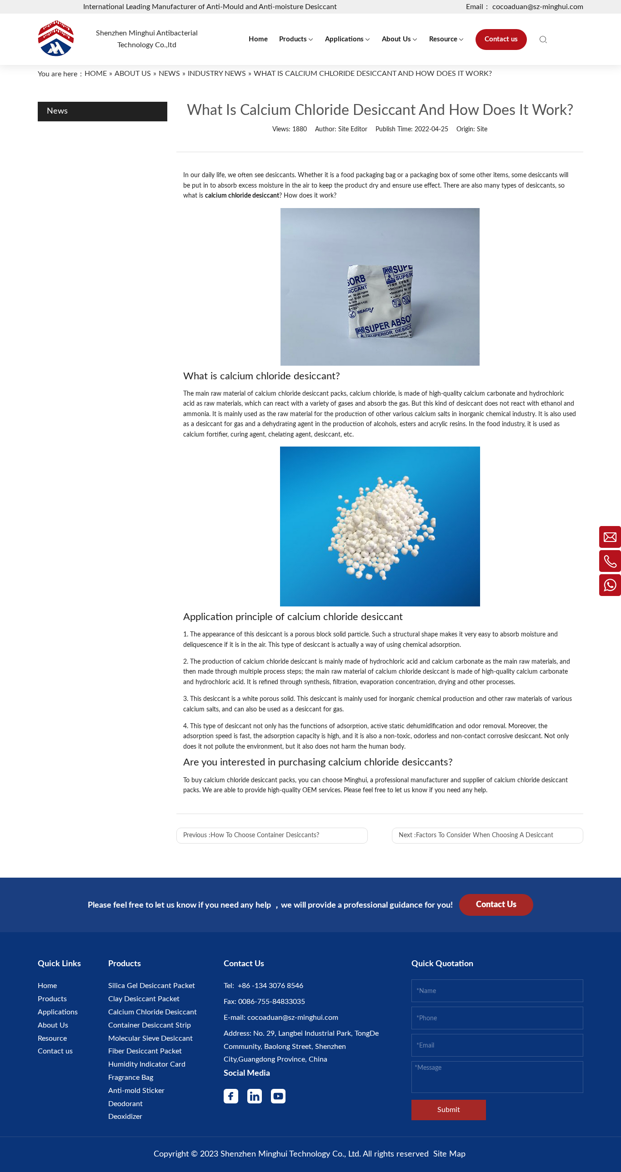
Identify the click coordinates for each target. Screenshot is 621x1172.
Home (47, 985)
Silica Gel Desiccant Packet (151, 985)
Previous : (251, 835)
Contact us (55, 1051)
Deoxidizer (125, 1116)
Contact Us (496, 905)
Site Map (449, 1154)
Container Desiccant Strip (149, 1025)
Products (52, 999)
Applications (58, 1012)
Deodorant (125, 1103)
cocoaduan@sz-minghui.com (291, 1017)
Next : (476, 835)
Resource (52, 1038)
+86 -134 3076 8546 (268, 985)
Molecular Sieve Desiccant (150, 1038)
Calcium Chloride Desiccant (152, 1012)
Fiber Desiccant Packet (145, 1051)
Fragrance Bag (130, 1077)
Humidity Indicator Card (146, 1064)
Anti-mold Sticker (136, 1090)
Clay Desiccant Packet (144, 999)
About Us (53, 1025)
